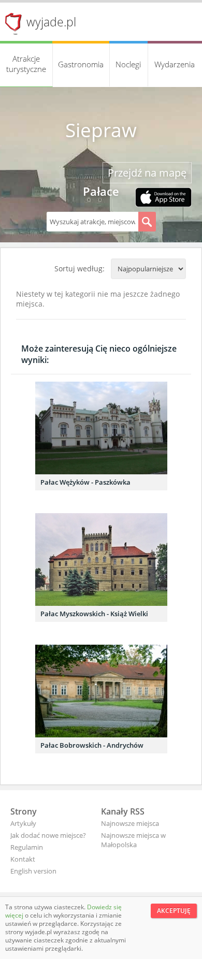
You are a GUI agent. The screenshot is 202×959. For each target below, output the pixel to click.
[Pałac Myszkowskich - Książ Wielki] (101, 559)
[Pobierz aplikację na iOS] (163, 198)
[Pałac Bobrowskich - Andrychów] (101, 691)
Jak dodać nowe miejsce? (48, 835)
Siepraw (101, 130)
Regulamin (26, 847)
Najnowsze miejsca (130, 823)
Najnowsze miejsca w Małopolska (133, 840)
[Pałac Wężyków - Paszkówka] (101, 428)
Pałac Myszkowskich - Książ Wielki (94, 613)
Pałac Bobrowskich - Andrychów (91, 745)
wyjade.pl (51, 21)
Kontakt (22, 859)
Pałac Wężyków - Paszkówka (85, 482)
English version (33, 871)
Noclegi (128, 64)
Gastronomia (81, 64)
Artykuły (23, 823)
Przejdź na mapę (147, 173)
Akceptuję (174, 910)
